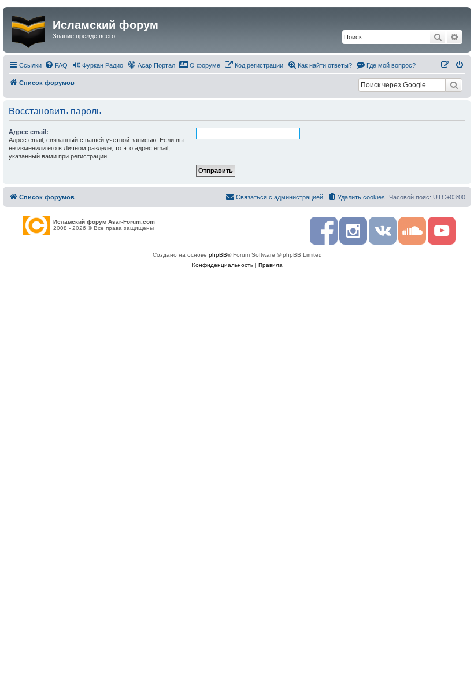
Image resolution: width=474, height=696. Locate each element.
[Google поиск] (453, 85)
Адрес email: (29, 131)
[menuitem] (56, 65)
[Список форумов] (29, 29)
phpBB (218, 254)
